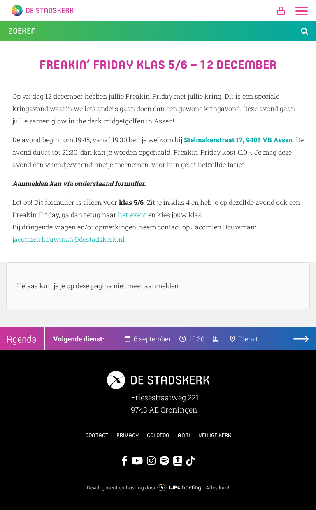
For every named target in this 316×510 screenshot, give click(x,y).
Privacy (127, 435)
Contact (96, 435)
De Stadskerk (158, 10)
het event (132, 214)
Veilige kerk (214, 435)
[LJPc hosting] (179, 487)
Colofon (158, 435)
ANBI (184, 435)
